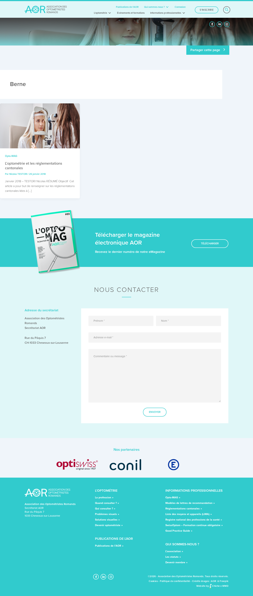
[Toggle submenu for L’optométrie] (109, 13)
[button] (212, 24)
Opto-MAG (11, 156)
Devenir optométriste (107, 525)
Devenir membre (175, 562)
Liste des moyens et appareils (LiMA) (187, 514)
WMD (225, 586)
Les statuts (172, 557)
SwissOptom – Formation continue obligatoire (192, 525)
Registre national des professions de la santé (192, 520)
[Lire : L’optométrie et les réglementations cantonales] (40, 125)
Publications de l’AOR (108, 546)
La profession (103, 497)
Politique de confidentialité (175, 581)
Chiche (216, 586)
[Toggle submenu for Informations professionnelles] (184, 13)
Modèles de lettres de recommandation (188, 503)
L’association (173, 551)
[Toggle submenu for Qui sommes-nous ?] (167, 7)
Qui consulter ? (104, 509)
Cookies (153, 581)
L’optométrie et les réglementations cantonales (33, 166)
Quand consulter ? (106, 503)
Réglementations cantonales (182, 509)
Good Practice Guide (177, 531)
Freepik (224, 581)
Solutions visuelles (106, 520)
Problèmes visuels (106, 514)
